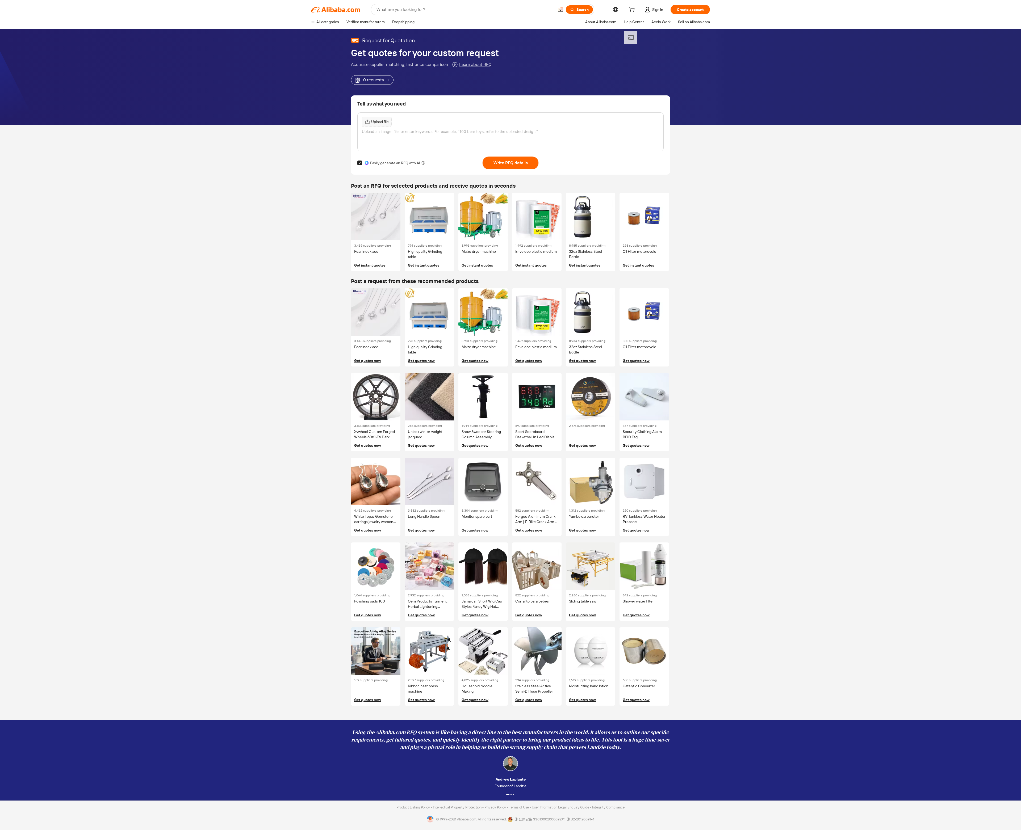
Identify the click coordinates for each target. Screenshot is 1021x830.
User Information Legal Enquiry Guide (560, 807)
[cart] (633, 10)
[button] (560, 9)
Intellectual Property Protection (457, 807)
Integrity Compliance (608, 807)
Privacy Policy (495, 807)
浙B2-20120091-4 (580, 819)
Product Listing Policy (413, 807)
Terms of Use (519, 807)
